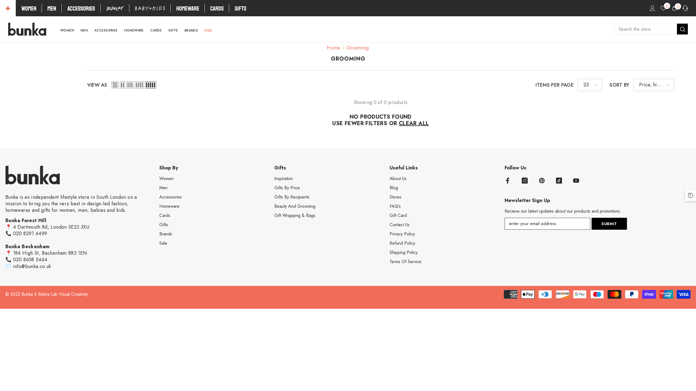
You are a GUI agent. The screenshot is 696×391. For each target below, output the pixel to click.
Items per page (555, 85)
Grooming (358, 47)
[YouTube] (576, 180)
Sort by (619, 85)
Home (333, 48)
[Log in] (652, 8)
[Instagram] (524, 180)
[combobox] (645, 29)
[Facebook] (507, 180)
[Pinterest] (541, 180)
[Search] (651, 29)
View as (97, 85)
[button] (115, 85)
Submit (609, 223)
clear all (414, 123)
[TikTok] (559, 180)
